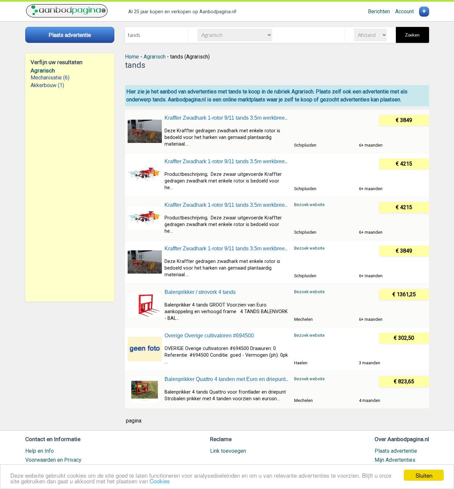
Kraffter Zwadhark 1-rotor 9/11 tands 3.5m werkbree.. (226, 118)
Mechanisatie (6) (50, 77)
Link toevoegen (228, 451)
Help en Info (39, 451)
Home (132, 57)
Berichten (379, 11)
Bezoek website (309, 204)
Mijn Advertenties (395, 460)
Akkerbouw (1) (47, 85)
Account (404, 11)
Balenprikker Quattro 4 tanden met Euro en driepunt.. (226, 379)
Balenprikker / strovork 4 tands (200, 292)
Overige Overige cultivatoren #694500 (209, 335)
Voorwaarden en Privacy (53, 460)
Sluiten (423, 475)
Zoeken (412, 35)
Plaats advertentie (396, 451)
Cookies (160, 481)
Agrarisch (43, 70)
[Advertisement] (70, 195)
